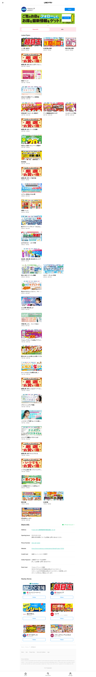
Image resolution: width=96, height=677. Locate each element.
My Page (70, 675)
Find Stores (48, 675)
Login (48, 652)
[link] (23, 9)
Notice (22, 652)
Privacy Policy (32, 652)
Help (26, 652)
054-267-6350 (36, 543)
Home (25, 675)
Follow (69, 10)
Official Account (69, 524)
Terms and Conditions (41, 652)
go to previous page (3, 2)
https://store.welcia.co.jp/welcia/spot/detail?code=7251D (48, 548)
